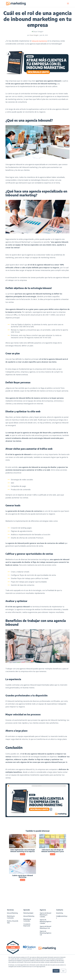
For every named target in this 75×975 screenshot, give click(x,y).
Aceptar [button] (56, 971)
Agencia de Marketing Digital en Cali (45, 932)
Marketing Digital (28, 913)
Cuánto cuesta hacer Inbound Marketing (22, 876)
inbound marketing (39, 41)
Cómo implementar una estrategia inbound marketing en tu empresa (22, 850)
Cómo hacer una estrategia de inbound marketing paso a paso (52, 850)
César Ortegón (34, 35)
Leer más (22, 854)
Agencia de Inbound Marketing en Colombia (45, 914)
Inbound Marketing (12, 913)
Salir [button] (63, 971)
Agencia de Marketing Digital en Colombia (45, 921)
